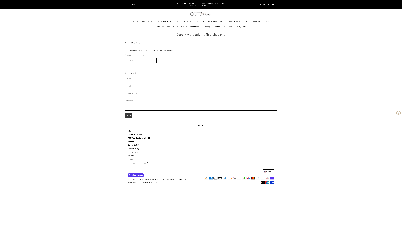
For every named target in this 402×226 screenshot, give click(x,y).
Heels (175, 27)
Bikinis (184, 27)
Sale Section (195, 27)
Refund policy (133, 179)
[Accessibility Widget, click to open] (398, 113)
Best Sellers (199, 21)
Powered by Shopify (150, 182)
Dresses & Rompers (233, 21)
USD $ (268, 172)
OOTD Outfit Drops (183, 21)
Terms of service (156, 179)
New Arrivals (147, 21)
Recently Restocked (163, 21)
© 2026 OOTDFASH (135, 182)
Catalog (207, 27)
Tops (267, 21)
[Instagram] (199, 125)
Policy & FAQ (241, 27)
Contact (217, 27)
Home (135, 21)
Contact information (182, 179)
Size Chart (228, 27)
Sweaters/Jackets (162, 27)
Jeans (247, 21)
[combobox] (151, 4)
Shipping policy (168, 179)
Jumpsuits (257, 21)
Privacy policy (144, 179)
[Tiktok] (203, 125)
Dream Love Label (214, 21)
